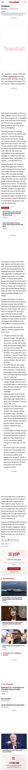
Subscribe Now (14, 572)
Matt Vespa (4, 626)
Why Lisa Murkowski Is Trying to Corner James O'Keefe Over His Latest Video (12, 623)
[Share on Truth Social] (5, 540)
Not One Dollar (6, 699)
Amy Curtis (4, 602)
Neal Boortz (4, 9)
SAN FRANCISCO (5, 546)
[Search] (25, 2)
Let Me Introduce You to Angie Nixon (12, 705)
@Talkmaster (13, 76)
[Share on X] (2, 540)
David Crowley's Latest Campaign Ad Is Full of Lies (13, 646)
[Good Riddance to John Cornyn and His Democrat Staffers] (14, 741)
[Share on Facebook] (8, 540)
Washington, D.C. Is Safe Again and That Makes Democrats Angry (12, 688)
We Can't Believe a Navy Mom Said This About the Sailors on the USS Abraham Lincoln (12, 599)
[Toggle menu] (2, 2)
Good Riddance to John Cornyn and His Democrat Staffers (12, 751)
